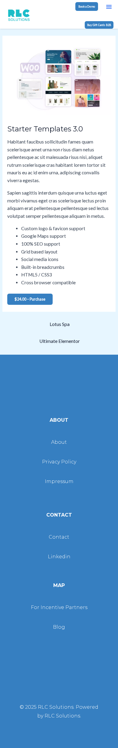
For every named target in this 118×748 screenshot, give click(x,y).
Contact (59, 537)
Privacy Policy (59, 462)
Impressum (59, 481)
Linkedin (59, 556)
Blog (59, 627)
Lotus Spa (60, 324)
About (59, 442)
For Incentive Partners (59, 607)
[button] (108, 6)
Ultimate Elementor (59, 341)
